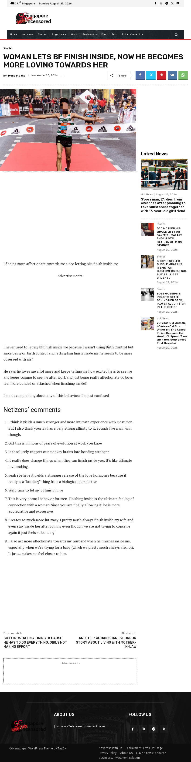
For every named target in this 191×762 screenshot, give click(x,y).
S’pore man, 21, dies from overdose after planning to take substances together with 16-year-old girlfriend (163, 205)
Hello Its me (16, 75)
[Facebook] (155, 3)
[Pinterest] (161, 75)
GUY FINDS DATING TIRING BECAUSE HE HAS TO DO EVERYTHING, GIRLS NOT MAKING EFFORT (35, 642)
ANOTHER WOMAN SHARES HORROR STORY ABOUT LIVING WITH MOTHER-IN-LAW (106, 642)
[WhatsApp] (183, 75)
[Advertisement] (117, 18)
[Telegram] (167, 3)
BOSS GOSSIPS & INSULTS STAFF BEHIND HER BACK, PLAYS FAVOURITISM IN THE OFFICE (171, 300)
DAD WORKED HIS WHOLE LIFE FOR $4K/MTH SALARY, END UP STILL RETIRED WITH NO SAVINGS (170, 237)
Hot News (147, 194)
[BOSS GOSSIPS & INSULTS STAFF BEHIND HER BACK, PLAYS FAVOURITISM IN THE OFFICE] (147, 294)
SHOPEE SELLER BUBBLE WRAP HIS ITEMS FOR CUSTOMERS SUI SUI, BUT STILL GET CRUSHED (172, 269)
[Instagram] (161, 3)
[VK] (172, 75)
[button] (176, 34)
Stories (8, 48)
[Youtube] (178, 3)
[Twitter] (172, 3)
